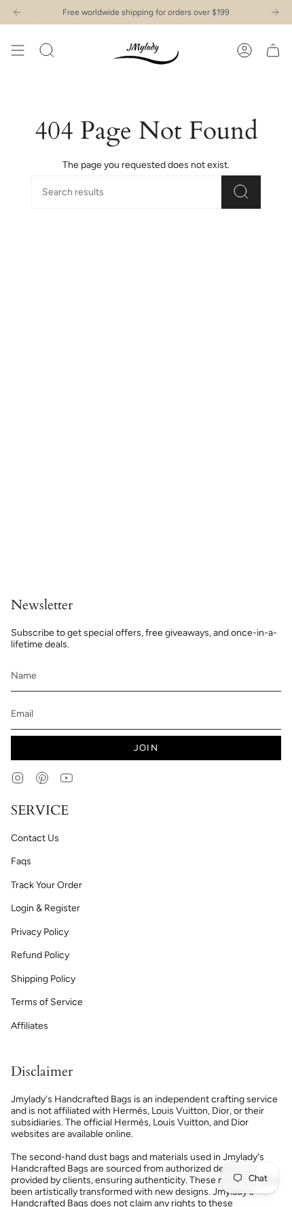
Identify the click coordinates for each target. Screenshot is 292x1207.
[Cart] (273, 50)
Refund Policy (40, 955)
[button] (47, 50)
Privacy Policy (40, 932)
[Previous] (17, 12)
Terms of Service (47, 1002)
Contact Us (35, 838)
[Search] (241, 192)
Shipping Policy (43, 979)
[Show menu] (17, 50)
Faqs (21, 861)
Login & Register (45, 908)
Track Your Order (46, 885)
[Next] (275, 12)
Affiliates (29, 1026)
